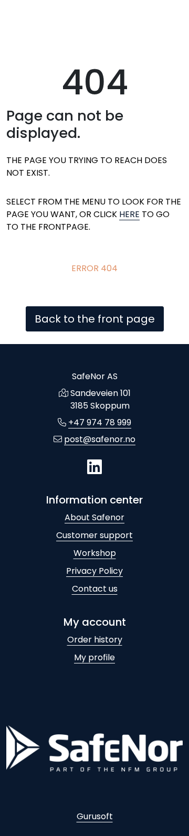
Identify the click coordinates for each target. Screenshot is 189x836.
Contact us (95, 589)
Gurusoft (95, 816)
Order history (94, 640)
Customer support (94, 535)
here (129, 214)
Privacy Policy (94, 571)
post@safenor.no (99, 439)
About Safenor (94, 517)
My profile (94, 657)
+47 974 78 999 (99, 422)
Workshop (95, 553)
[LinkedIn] (94, 467)
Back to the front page (95, 319)
